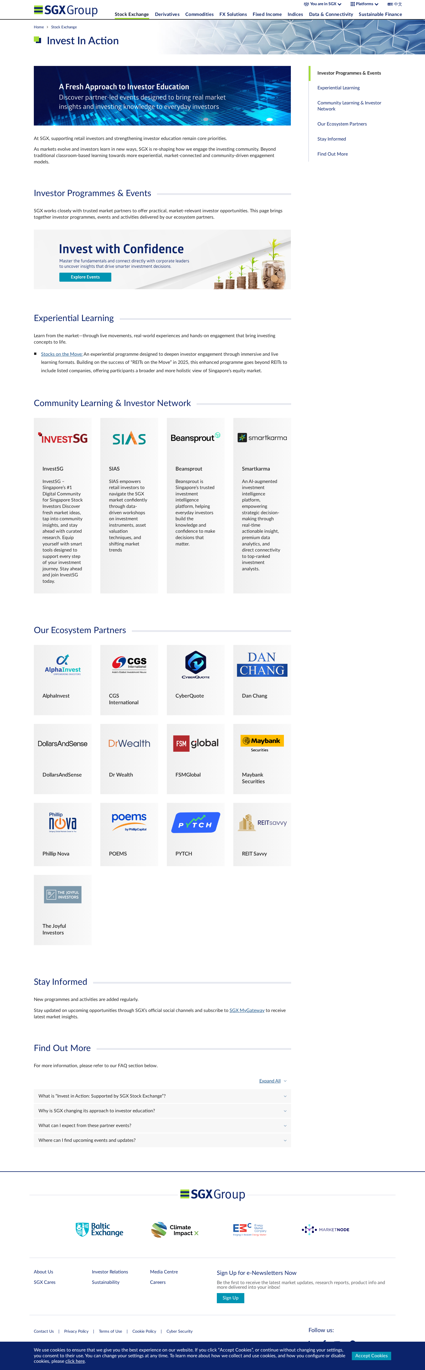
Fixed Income (267, 14)
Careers (158, 1282)
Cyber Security (180, 1332)
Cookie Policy (144, 1332)
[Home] (73, 9)
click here (75, 1361)
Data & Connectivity (331, 14)
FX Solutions (233, 14)
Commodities (199, 14)
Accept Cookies (371, 1356)
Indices (295, 14)
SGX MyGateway (247, 1010)
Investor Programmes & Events (349, 73)
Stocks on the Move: (62, 354)
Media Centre (164, 1272)
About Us (43, 1272)
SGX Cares (45, 1282)
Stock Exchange (132, 14)
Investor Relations (110, 1272)
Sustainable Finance (380, 14)
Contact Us (44, 1332)
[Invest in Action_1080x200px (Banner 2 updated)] (162, 287)
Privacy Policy (76, 1332)
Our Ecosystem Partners (342, 124)
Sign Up (231, 1298)
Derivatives (167, 14)
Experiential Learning (338, 88)
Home (39, 27)
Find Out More (332, 154)
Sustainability (105, 1282)
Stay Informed (331, 139)
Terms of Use (110, 1332)
